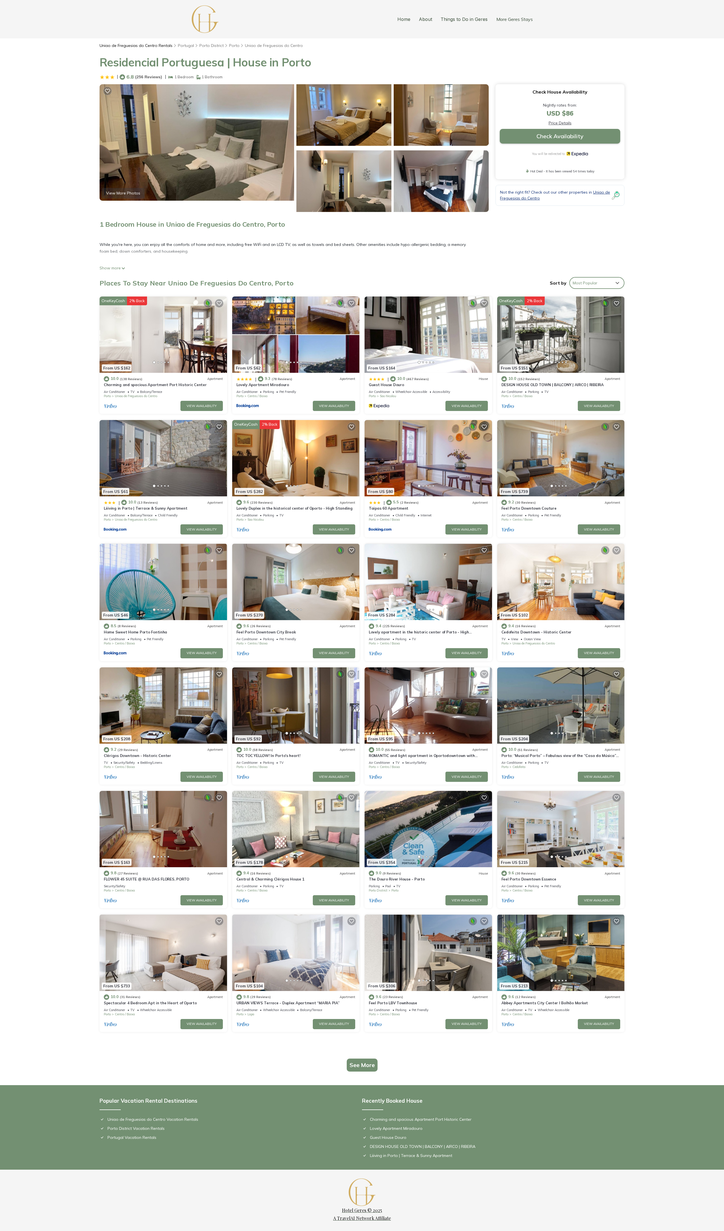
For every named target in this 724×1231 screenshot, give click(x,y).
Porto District (211, 45)
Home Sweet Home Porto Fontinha (135, 632)
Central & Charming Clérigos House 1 (270, 879)
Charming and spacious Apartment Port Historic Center (155, 384)
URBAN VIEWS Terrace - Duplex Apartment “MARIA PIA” (288, 1003)
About (425, 19)
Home (403, 19)
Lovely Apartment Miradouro (262, 384)
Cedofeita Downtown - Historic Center (536, 632)
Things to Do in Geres (464, 19)
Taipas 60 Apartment (388, 508)
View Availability (202, 406)
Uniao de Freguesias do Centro (274, 45)
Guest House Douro (386, 384)
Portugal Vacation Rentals (131, 1137)
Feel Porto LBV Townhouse (393, 1003)
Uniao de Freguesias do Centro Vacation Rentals (152, 1119)
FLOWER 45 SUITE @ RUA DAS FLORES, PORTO (146, 879)
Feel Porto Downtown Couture (529, 508)
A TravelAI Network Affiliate (362, 1218)
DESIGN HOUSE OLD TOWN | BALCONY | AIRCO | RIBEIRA (552, 384)
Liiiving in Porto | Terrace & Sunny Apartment (145, 508)
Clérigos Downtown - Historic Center (137, 755)
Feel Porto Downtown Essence (528, 879)
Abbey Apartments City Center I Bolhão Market (544, 1003)
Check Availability (559, 136)
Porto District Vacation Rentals (136, 1128)
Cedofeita (518, 767)
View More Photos (123, 193)
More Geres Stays (514, 19)
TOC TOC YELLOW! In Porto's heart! (268, 755)
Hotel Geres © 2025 (362, 1210)
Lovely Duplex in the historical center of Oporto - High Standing (294, 508)
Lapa (250, 1014)
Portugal (186, 45)
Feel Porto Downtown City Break (266, 632)
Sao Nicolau (388, 396)
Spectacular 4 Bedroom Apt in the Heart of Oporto (150, 1003)
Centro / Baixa (257, 396)
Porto (234, 45)
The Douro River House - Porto (397, 879)
